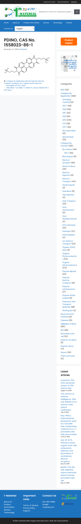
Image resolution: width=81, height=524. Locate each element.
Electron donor (68, 166)
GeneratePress (62, 521)
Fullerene (64, 320)
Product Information (31, 23)
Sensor (64, 352)
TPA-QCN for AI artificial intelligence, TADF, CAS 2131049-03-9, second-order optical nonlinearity (69, 402)
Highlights (74, 2)
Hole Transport (69, 201)
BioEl (63, 89)
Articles (69, 23)
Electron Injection (31, 81)
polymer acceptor (69, 340)
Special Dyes (68, 137)
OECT (64, 105)
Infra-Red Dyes (69, 225)
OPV (21, 83)
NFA (62, 330)
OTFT (64, 127)
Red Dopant (67, 310)
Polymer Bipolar (69, 271)
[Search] (77, 11)
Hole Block (66, 191)
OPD (64, 116)
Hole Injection (68, 194)
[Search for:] (72, 11)
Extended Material (63, 2)
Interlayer (15, 83)
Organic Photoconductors (69, 256)
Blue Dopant (67, 156)
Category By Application (15, 81)
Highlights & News (68, 324)
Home (6, 23)
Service (46, 23)
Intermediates (68, 235)
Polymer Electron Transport (66, 280)
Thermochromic (68, 356)
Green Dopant (68, 185)
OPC (64, 113)
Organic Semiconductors (32, 83)
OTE (64, 123)
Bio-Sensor (67, 149)
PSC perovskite (69, 130)
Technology (57, 23)
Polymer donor (67, 346)
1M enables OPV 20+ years (15, 85)
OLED (64, 109)
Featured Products (49, 2)
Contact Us (8, 29)
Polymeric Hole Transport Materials (68, 304)
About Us (16, 23)
